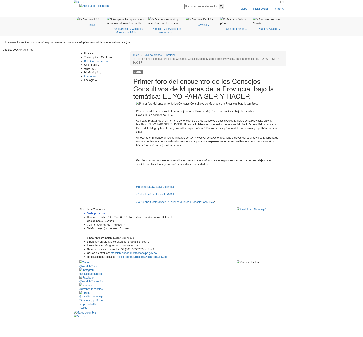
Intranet (279, 8)
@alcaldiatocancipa (91, 274)
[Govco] (92, 2)
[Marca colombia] (181, 312)
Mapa (243, 8)
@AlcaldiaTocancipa (91, 281)
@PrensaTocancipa (91, 289)
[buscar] (221, 6)
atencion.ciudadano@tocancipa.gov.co (134, 253)
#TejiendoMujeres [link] (178, 202)
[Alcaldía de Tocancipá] (129, 6)
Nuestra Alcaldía (269, 28)
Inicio (92, 25)
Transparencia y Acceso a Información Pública (127, 30)
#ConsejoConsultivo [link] (202, 202)
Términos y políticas (91, 300)
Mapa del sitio (87, 304)
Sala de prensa (235, 28)
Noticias (170, 55)
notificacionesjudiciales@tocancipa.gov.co (142, 257)
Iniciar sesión (261, 8)
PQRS (83, 308)
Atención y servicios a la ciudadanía (167, 30)
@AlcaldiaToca (88, 266)
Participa (202, 25)
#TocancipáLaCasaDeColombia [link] (155, 187)
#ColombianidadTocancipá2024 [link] (155, 194)
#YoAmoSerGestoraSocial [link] (151, 202)
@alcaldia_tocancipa (91, 296)
